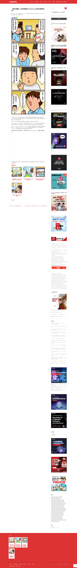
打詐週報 (53, 507)
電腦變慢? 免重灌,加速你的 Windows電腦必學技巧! (59, 282)
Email (52, 14)
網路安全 (58, 510)
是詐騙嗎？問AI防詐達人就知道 (56, 312)
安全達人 (53, 506)
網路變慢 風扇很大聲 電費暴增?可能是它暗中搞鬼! (59, 280)
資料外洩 (53, 519)
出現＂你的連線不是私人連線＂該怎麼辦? (58, 259)
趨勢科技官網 (65, 1)
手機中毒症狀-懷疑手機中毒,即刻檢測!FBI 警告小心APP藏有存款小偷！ (58, 110)
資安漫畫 (41, 1)
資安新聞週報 (54, 518)
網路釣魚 (53, 512)
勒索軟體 (53, 504)
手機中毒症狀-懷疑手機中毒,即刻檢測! (57, 260)
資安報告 (61, 515)
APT (60, 497)
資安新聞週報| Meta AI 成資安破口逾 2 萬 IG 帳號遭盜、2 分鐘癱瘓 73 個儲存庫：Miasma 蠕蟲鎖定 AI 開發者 (58, 358)
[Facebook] (12, 18)
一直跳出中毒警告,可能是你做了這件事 (57, 257)
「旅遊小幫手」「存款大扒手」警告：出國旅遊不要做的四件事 (62, 247)
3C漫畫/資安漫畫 (30, 13)
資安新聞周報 (59, 516)
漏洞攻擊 (62, 507)
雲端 (52, 521)
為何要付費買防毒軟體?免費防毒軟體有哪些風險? (59, 261)
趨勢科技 (59, 519)
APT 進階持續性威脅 (54, 500)
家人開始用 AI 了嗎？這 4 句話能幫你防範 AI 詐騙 (59, 346)
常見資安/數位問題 (36, 13)
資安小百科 (45, 1)
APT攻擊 (58, 498)
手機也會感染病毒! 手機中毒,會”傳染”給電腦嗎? (58, 278)
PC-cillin (53, 503)
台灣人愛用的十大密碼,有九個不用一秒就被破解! (59, 250)
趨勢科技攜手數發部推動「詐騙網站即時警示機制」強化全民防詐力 (59, 333)
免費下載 (31, 1)
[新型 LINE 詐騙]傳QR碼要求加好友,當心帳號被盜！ (59, 287)
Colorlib (60, 564)
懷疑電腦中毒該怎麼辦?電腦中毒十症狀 (57, 277)
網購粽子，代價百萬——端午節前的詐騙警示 (58, 363)
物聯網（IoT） (58, 509)
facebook (61, 500)
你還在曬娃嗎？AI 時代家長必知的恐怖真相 (58, 340)
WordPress (66, 564)
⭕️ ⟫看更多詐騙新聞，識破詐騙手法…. (57, 316)
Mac (62, 501)
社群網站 (64, 509)
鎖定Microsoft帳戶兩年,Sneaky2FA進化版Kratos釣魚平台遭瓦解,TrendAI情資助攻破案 (58, 336)
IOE (55, 501)
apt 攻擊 (53, 498)
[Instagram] (14, 18)
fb (52, 501)
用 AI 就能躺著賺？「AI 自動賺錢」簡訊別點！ (58, 361)
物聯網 (53, 509)
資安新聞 (53, 516)
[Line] (16, 18)
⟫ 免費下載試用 (53, 211)
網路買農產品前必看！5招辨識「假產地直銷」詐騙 (58, 343)
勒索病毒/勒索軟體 (58, 1)
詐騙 (52, 515)
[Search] (66, 8)
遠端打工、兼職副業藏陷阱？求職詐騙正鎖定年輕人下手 (59, 355)
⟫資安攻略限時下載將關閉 (57, 390)
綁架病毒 (53, 510)
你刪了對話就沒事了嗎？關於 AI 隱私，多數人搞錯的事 (58, 352)
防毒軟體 (64, 519)
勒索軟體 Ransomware (60, 504)
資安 (56, 515)
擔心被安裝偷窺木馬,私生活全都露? (57, 262)
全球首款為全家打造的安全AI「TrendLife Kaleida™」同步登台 (58, 324)
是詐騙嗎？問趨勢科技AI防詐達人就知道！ (58, 244)
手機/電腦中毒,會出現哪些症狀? (56, 273)
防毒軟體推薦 (36, 1)
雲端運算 (57, 521)
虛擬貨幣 (61, 513)
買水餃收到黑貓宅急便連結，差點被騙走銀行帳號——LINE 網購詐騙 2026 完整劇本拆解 (59, 349)
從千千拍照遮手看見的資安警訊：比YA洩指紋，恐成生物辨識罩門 (59, 330)
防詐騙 (50, 1)
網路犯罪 (63, 510)
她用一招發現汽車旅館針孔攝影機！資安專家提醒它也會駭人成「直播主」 (63, 246)
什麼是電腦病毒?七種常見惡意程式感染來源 (58, 274)
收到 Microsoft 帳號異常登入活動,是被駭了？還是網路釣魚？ (61, 285)
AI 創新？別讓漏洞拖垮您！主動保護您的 (58, 389)
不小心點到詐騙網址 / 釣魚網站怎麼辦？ (57, 105)
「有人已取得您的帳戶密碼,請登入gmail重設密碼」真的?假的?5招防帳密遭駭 (63, 276)
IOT (59, 501)
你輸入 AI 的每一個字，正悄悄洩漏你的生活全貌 (58, 327)
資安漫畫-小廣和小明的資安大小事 (17, 14)
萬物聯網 (57, 513)
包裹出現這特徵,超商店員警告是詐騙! (57, 283)
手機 (57, 506)
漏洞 (57, 507)
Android (56, 497)
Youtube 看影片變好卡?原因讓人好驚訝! (57, 279)
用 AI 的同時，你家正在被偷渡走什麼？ (57, 338)
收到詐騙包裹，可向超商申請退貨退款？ (57, 310)
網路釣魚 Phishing (59, 512)
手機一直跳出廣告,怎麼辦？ (55, 249)
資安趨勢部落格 (13, 2)
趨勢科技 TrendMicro (22, 13)
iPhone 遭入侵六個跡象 (55, 251)
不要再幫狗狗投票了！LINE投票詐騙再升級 (58, 314)
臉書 (52, 513)
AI (52, 497)
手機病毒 (61, 506)
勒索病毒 (63, 503)
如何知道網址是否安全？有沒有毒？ (57, 243)
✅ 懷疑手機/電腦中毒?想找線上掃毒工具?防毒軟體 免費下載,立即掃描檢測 (59, 266)
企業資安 (53, 1)
